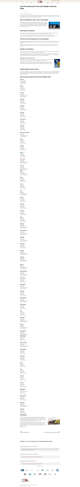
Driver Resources (54, 0)
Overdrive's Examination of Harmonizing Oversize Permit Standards (28, 446)
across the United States (39, 72)
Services (47, 2)
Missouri (22, 165)
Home (22, 2)
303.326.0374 (58, 0)
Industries (52, 2)
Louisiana (22, 210)
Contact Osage (57, 2)
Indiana (21, 184)
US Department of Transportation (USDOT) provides (27, 41)
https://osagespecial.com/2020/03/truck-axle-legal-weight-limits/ (33, 463)
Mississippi (22, 159)
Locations (31, 2)
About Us (26, 2)
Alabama (22, 79)
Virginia (21, 382)
